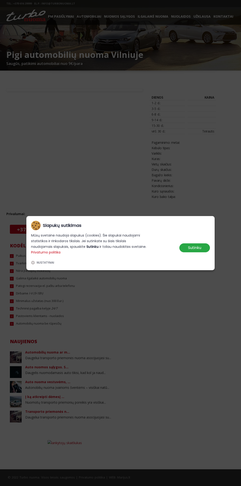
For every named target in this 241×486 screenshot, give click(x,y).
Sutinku (194, 247)
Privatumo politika (45, 252)
